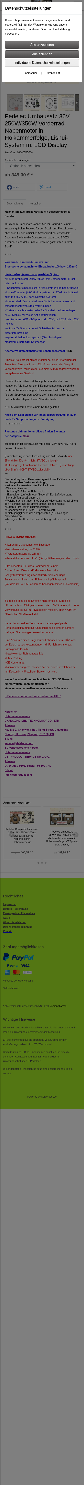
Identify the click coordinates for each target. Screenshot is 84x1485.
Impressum (30, 72)
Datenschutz (53, 72)
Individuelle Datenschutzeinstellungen (42, 62)
